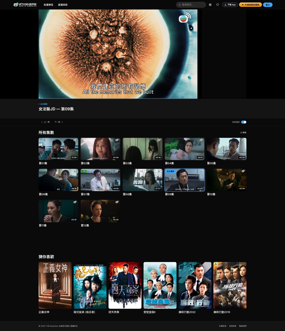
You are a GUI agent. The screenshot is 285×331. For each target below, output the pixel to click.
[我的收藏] (217, 4)
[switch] (243, 122)
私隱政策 (222, 326)
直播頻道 (63, 4)
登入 (268, 5)
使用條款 (232, 326)
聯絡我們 (242, 326)
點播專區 (48, 4)
